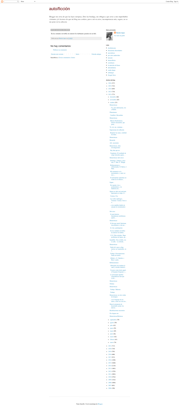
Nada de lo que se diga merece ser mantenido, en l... (118, 249)
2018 (110, 354)
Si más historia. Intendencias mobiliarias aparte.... (117, 216)
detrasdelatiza (112, 68)
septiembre (113, 320)
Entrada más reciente (57, 54)
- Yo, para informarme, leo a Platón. (118, 108)
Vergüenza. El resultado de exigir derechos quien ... (118, 154)
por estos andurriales (114, 55)
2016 (110, 360)
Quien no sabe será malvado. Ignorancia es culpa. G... (118, 192)
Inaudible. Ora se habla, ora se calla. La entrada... (118, 241)
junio (112, 328)
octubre (112, 102)
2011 (110, 374)
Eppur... (112, 182)
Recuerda (112, 140)
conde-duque (111, 70)
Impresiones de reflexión (117, 130)
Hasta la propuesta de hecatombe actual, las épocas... (117, 306)
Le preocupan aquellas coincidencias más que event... (117, 276)
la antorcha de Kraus (114, 65)
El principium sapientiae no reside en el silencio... (118, 178)
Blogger (100, 404)
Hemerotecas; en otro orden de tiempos (118, 296)
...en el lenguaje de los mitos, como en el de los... (118, 300)
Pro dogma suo (114, 313)
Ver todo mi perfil (119, 36)
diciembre (113, 97)
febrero (112, 339)
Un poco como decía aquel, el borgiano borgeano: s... (118, 271)
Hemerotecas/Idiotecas (116, 316)
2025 (110, 86)
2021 (110, 346)
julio (111, 325)
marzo (112, 337)
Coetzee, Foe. (114, 196)
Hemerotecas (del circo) (117, 158)
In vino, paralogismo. (116, 228)
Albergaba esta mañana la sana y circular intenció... (118, 266)
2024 (110, 89)
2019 (110, 351)
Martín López (120, 33)
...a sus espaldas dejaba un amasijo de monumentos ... (117, 207)
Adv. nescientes (114, 143)
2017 (110, 357)
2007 (110, 385)
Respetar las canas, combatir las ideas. (118, 133)
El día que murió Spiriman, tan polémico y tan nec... (118, 224)
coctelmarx (111, 63)
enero (112, 342)
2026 (110, 83)
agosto (112, 323)
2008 (110, 383)
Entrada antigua (96, 54)
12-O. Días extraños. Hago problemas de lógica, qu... (118, 236)
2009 (110, 380)
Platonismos (113, 112)
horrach (110, 58)
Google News (112, 75)
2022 (110, 94)
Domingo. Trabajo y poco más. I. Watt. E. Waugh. (118, 161)
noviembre (113, 100)
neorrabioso (111, 53)
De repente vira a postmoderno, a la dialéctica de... (116, 187)
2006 (110, 388)
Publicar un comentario (60, 50)
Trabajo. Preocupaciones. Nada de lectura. (117, 254)
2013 (110, 368)
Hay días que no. (115, 150)
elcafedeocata (112, 48)
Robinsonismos (114, 263)
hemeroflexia (112, 60)
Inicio (77, 54)
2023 (110, 92)
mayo (112, 331)
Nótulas (112, 284)
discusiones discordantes (115, 50)
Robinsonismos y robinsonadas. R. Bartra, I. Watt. (118, 167)
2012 (110, 371)
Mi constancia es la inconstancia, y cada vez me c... (117, 173)
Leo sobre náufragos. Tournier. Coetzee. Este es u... (118, 200)
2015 (110, 363)
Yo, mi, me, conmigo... (116, 127)
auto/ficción (59, 8)
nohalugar (111, 73)
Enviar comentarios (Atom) (67, 57)
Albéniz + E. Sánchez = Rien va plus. (117, 259)
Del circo (112, 211)
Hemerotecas (113, 105)
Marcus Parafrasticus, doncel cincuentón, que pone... (117, 122)
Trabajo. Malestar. (115, 289)
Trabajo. (113, 292)
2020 (110, 349)
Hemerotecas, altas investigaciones (115, 147)
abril (111, 334)
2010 (110, 377)
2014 (110, 366)
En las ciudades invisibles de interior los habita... (117, 231)
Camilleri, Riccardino (116, 115)
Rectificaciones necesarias (117, 310)
